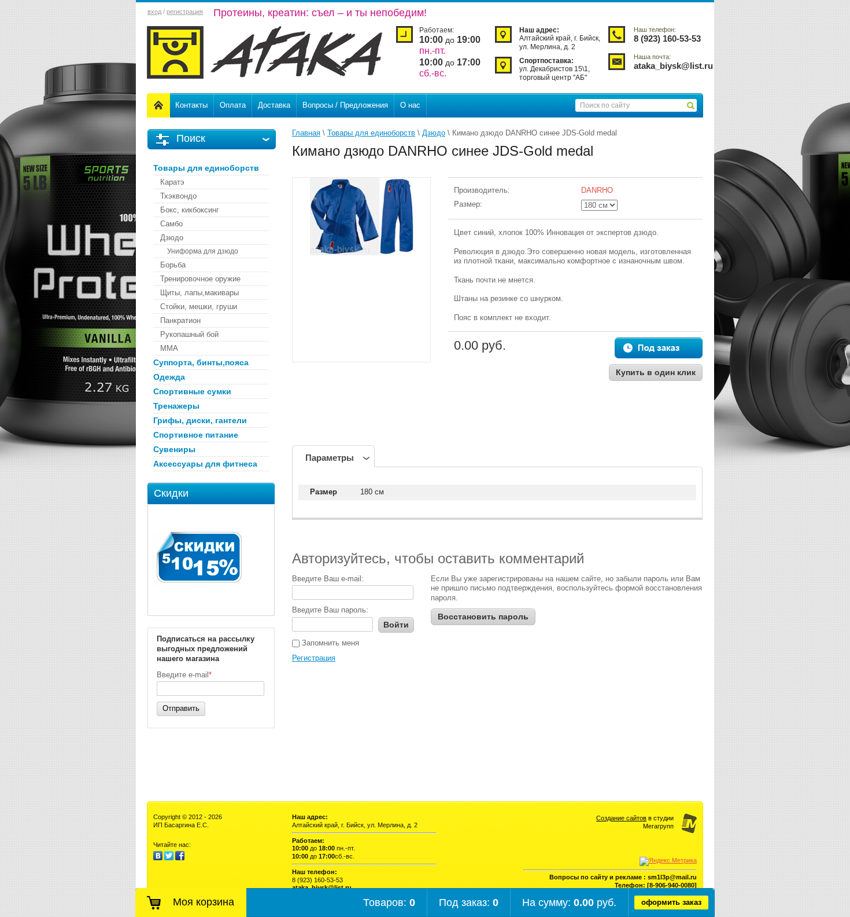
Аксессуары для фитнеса (205, 463)
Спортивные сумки (192, 391)
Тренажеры (176, 405)
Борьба (173, 265)
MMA (169, 348)
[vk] (157, 857)
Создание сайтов (621, 818)
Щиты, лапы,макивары (199, 292)
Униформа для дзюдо (202, 251)
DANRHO (597, 190)
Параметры (329, 458)
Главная (306, 133)
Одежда (169, 377)
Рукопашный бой (189, 334)
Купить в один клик (656, 372)
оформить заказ (671, 902)
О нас (410, 105)
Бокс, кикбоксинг (189, 210)
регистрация (185, 11)
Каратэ (172, 182)
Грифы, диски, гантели (200, 420)
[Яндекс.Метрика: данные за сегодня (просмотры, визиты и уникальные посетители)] (668, 861)
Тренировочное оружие (200, 278)
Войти (396, 624)
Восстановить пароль (483, 616)
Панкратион (180, 320)
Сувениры (174, 449)
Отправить (180, 708)
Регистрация (313, 658)
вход (154, 11)
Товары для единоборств (206, 168)
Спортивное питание (195, 434)
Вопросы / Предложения (345, 105)
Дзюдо (171, 237)
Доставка (274, 105)
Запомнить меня (329, 643)
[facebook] (179, 857)
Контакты (191, 105)
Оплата (233, 105)
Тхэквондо (178, 196)
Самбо (171, 223)
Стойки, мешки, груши (198, 306)
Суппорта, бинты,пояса (201, 362)
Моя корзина (203, 902)
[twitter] (168, 857)
